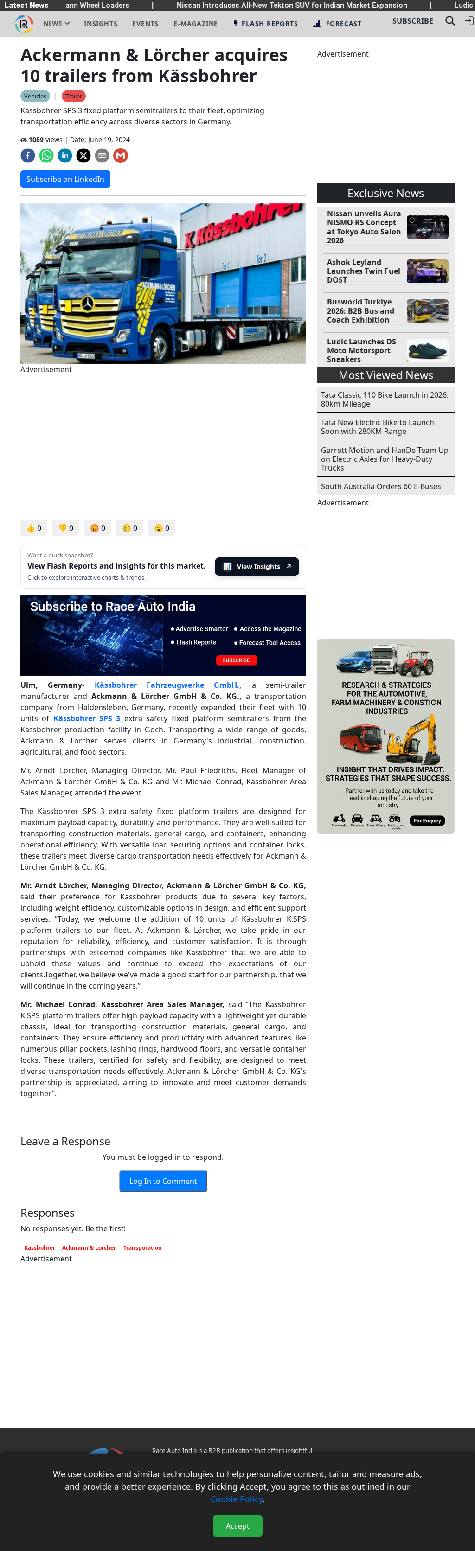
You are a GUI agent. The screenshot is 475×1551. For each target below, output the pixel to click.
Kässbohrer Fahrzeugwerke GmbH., (168, 685)
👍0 (33, 528)
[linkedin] (65, 155)
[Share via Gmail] (120, 155)
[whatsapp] (46, 155)
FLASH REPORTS (270, 23)
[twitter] (83, 155)
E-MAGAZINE (195, 23)
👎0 (65, 528)
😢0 (129, 528)
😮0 (161, 528)
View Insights (257, 566)
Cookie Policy (237, 1499)
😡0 (97, 528)
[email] (102, 155)
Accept (238, 1526)
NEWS (52, 23)
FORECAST (344, 23)
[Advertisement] (163, 447)
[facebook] (27, 155)
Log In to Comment (163, 1181)
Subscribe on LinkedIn (65, 179)
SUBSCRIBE (412, 21)
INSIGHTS (100, 23)
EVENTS (145, 23)
